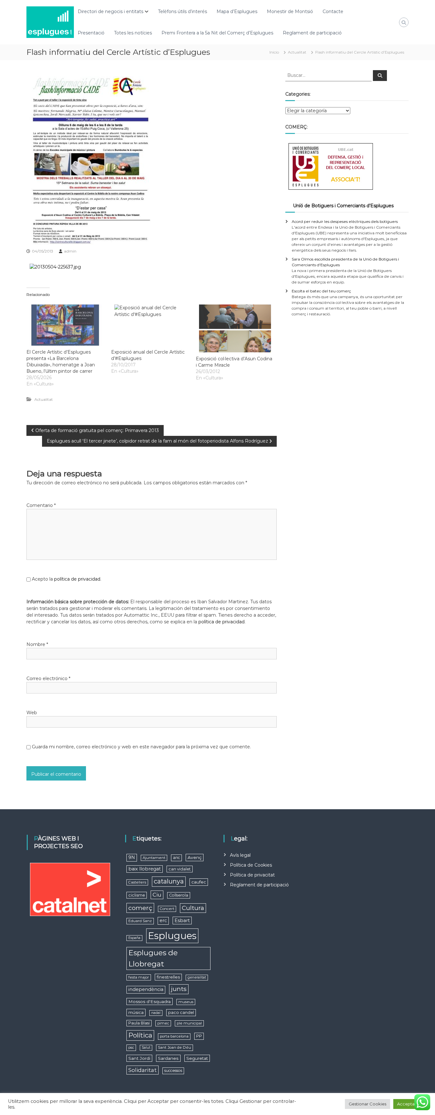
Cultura (193, 908)
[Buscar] (380, 75)
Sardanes (168, 1058)
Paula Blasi (139, 1023)
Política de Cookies (251, 865)
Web (31, 712)
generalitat (197, 977)
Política (140, 1035)
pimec (163, 1023)
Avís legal (240, 855)
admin (70, 251)
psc (131, 1047)
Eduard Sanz (140, 921)
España (134, 938)
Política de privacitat (252, 875)
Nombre (37, 644)
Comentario (41, 505)
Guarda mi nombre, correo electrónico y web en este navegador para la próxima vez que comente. (141, 747)
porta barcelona (174, 1036)
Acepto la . (66, 579)
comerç (140, 908)
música (136, 1012)
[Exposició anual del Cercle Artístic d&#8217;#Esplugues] (150, 325)
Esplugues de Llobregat (153, 958)
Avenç (195, 857)
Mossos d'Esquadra (149, 1001)
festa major (138, 977)
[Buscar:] (329, 75)
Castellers (137, 882)
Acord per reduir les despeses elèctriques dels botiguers (345, 221)
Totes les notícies (133, 33)
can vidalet (179, 869)
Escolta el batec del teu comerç (321, 291)
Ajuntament (154, 857)
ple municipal (189, 1023)
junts (179, 989)
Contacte (333, 11)
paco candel (181, 1012)
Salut (146, 1047)
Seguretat (197, 1058)
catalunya (169, 881)
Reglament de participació (312, 33)
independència (145, 989)
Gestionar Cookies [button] (367, 1103)
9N (131, 857)
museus (185, 1002)
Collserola (178, 895)
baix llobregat (144, 869)
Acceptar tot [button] (410, 1103)
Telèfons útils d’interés (182, 11)
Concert (167, 908)
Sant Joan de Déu (174, 1047)
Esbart (182, 920)
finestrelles (168, 976)
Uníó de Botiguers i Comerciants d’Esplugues (343, 206)
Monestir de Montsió (290, 11)
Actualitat (297, 52)
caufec (198, 881)
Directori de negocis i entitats (110, 11)
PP (199, 1036)
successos (173, 1070)
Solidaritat (142, 1070)
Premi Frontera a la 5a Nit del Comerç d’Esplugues (217, 33)
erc (163, 920)
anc (176, 857)
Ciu (157, 894)
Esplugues (172, 935)
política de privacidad (77, 579)
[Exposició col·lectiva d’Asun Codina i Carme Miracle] (235, 328)
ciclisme (136, 895)
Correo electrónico (48, 678)
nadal (155, 1013)
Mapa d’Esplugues (237, 11)
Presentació (91, 33)
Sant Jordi (139, 1058)
